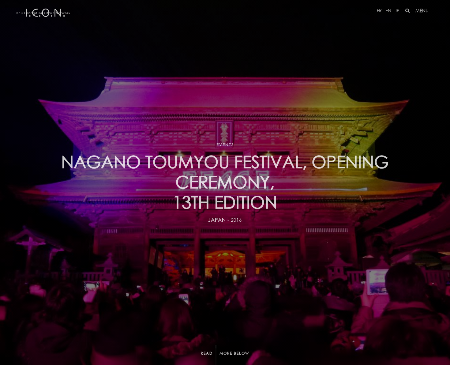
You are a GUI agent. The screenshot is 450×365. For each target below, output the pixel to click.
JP (397, 10)
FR (379, 10)
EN (388, 10)
